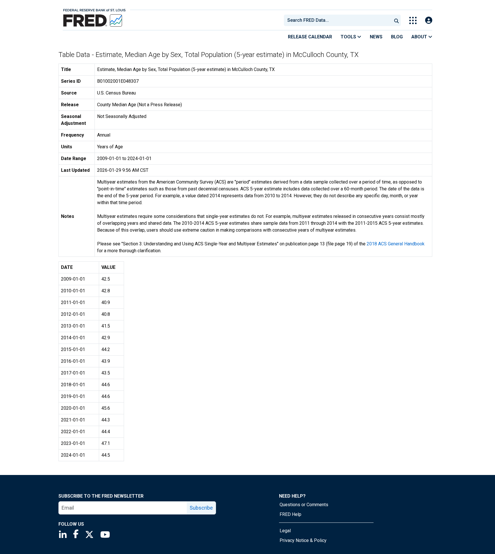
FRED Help (290, 514)
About (419, 37)
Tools (349, 37)
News (376, 37)
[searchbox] (339, 20)
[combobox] (337, 20)
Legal (285, 530)
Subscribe (201, 508)
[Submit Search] (396, 20)
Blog (397, 37)
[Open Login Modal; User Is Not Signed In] (428, 20)
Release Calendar (310, 37)
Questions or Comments (304, 504)
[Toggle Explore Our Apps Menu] (413, 20)
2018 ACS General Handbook (396, 244)
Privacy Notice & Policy (303, 540)
